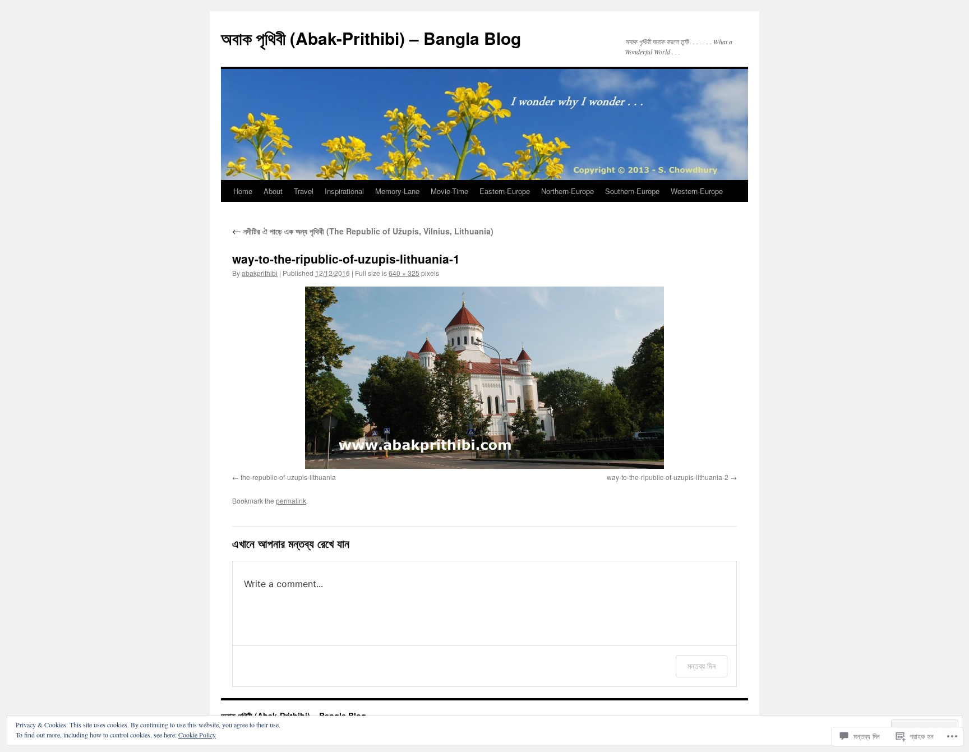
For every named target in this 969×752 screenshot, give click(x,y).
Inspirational (344, 191)
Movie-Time (449, 191)
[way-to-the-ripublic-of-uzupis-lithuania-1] (484, 378)
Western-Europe (697, 191)
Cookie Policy (197, 734)
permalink (291, 500)
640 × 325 (404, 273)
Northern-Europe (567, 191)
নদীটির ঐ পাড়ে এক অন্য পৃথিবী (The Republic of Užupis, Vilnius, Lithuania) (362, 231)
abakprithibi (260, 273)
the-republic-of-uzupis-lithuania (288, 477)
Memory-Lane (397, 191)
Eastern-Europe (504, 191)
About (273, 191)
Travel (303, 191)
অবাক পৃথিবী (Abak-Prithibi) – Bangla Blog (371, 38)
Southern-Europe (632, 191)
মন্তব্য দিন (701, 666)
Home (242, 191)
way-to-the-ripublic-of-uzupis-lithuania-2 (667, 477)
